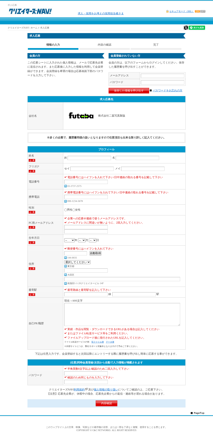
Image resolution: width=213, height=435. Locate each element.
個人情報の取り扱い (106, 389)
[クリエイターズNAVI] (30, 11)
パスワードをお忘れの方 (167, 90)
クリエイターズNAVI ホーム (22, 27)
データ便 (110, 342)
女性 (77, 209)
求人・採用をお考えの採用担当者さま (101, 13)
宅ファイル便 (97, 342)
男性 (69, 209)
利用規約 (79, 389)
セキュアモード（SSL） (181, 11)
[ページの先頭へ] (197, 412)
